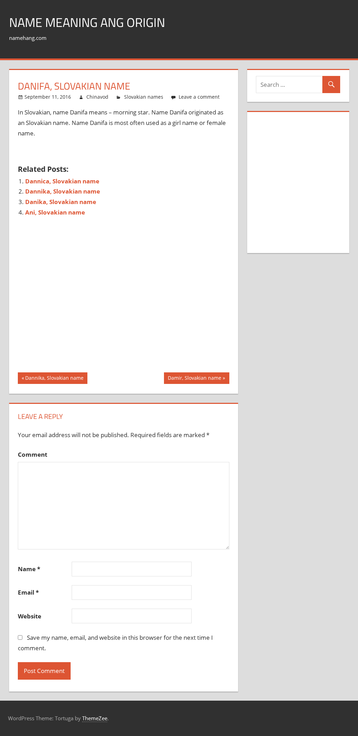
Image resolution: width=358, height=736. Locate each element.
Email (28, 592)
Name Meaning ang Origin (87, 22)
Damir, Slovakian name (194, 379)
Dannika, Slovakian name (62, 191)
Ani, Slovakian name (55, 212)
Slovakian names (143, 96)
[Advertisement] (145, 152)
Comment (32, 454)
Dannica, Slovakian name (62, 181)
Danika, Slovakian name (60, 202)
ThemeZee (94, 718)
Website (29, 616)
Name (29, 569)
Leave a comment (199, 96)
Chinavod (97, 96)
